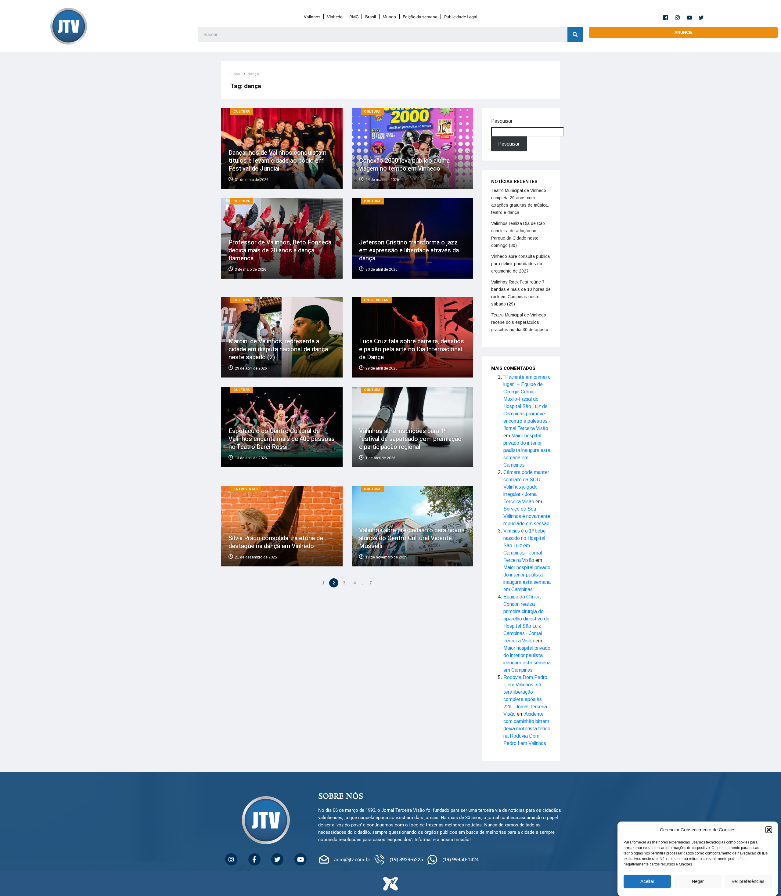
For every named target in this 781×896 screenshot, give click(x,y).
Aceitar (647, 881)
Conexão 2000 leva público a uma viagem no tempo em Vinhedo (404, 164)
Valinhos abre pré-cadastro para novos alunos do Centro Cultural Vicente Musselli (412, 538)
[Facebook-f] (665, 17)
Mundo (389, 16)
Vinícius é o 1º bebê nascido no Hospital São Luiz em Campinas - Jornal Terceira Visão (524, 545)
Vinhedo (335, 16)
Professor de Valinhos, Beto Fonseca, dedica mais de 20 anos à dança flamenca (281, 250)
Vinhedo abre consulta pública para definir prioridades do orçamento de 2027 (520, 263)
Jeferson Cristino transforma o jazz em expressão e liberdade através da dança (409, 250)
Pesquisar (502, 121)
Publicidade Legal (460, 16)
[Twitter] (701, 17)
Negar (698, 881)
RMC (353, 16)
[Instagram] (677, 17)
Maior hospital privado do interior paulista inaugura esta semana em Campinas (526, 450)
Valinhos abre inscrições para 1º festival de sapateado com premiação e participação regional (410, 439)
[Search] (575, 34)
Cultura (241, 111)
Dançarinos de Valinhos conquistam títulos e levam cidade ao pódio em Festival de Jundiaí (277, 160)
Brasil (370, 16)
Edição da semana (420, 16)
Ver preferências (748, 881)
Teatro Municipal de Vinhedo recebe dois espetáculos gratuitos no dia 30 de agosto (519, 322)
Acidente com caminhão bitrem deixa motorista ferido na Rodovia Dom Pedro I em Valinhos (526, 728)
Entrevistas (376, 300)
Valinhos (312, 16)
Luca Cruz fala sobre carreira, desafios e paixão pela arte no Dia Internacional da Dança (411, 349)
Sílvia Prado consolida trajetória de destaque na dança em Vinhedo (276, 541)
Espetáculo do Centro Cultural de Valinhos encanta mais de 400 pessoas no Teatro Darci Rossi (282, 439)
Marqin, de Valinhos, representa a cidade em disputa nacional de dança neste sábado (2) (278, 349)
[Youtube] (689, 17)
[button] (769, 830)
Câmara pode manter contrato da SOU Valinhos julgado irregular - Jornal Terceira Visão (526, 487)
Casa (235, 74)
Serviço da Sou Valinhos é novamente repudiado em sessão (526, 516)
